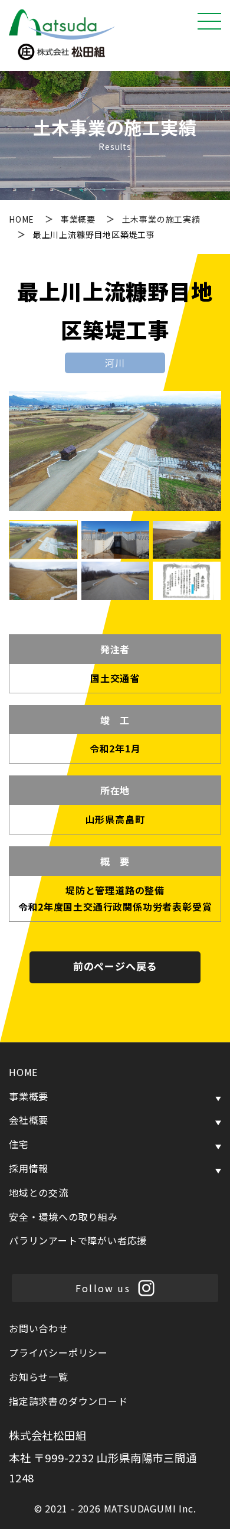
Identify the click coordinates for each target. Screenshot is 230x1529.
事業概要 (79, 219)
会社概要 (28, 1120)
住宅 (19, 1144)
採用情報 (28, 1168)
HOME (23, 219)
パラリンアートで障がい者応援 (78, 1240)
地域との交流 (38, 1192)
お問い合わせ (38, 1328)
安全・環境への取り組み (63, 1216)
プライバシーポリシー (58, 1352)
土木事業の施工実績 (161, 219)
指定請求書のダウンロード (68, 1401)
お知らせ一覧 (38, 1377)
